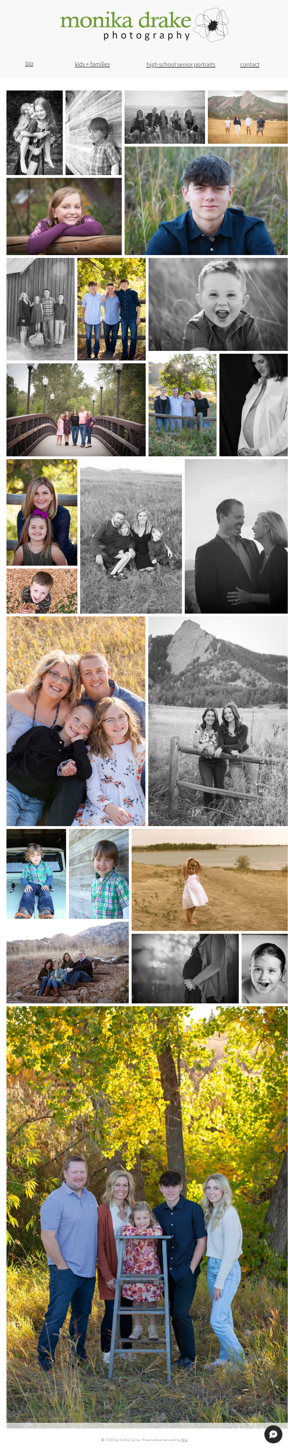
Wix (184, 1440)
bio (29, 63)
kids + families (92, 64)
